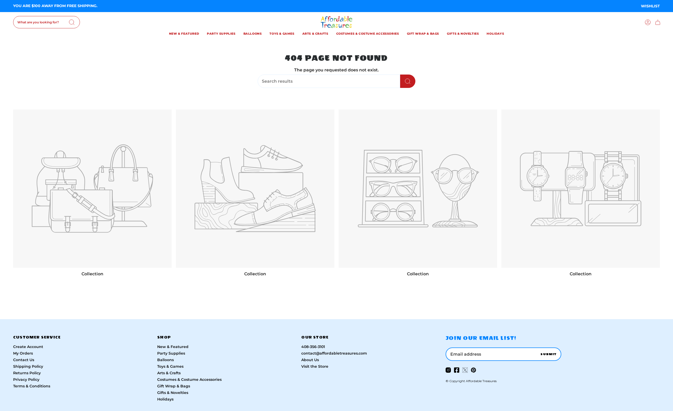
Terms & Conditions (31, 386)
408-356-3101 (313, 346)
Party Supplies (171, 353)
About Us (310, 359)
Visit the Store (314, 366)
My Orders (23, 353)
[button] (184, 34)
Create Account (28, 346)
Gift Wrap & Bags (173, 386)
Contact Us (23, 359)
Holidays (165, 399)
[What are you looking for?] (407, 81)
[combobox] (46, 22)
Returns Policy (27, 373)
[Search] (72, 22)
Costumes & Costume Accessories (189, 379)
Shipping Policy (28, 366)
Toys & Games (170, 366)
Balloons (165, 359)
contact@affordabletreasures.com (334, 353)
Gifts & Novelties (172, 392)
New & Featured (172, 346)
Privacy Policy (26, 379)
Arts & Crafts (169, 373)
